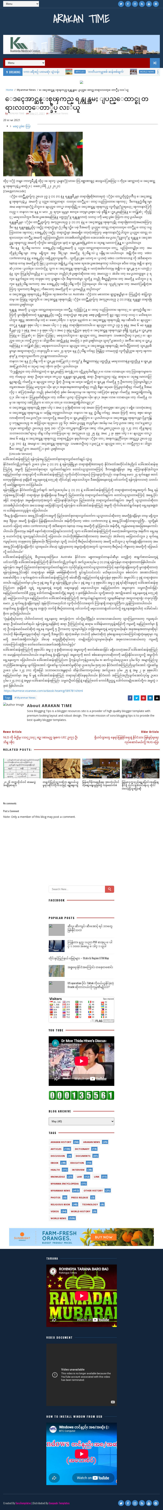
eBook (54, 1162)
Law (79, 1176)
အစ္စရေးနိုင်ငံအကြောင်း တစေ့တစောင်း (90, 967)
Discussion (58, 1155)
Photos (55, 1197)
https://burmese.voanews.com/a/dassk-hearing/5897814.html (43, 691)
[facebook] (128, 4)
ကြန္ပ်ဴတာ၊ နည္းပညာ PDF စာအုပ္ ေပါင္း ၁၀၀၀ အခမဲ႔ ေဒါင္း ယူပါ (90, 944)
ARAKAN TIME (81, 19)
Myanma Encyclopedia (65, 1183)
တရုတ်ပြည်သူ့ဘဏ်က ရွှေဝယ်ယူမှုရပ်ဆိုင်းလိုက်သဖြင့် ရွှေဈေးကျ (61, 783)
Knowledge (58, 1176)
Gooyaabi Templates (59, 1503)
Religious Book (60, 1204)
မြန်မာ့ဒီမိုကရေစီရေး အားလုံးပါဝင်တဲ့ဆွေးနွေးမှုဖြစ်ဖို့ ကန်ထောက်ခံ (100, 783)
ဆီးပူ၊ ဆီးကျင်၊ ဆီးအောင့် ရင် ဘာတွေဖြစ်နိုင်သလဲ (90, 928)
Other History (93, 1190)
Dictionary (82, 1148)
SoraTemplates (23, 1503)
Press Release (79, 1197)
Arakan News (91, 1142)
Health (55, 1169)
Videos (55, 1211)
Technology (90, 1204)
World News (119, 71)
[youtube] (149, 4)
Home (9, 90)
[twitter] (121, 4)
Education (77, 1162)
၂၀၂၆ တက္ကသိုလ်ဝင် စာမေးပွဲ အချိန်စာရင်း (19, 783)
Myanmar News (26, 90)
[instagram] (135, 4)
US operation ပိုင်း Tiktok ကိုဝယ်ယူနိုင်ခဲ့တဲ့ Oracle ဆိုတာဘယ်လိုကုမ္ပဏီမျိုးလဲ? (91, 985)
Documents (83, 1155)
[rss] (142, 4)
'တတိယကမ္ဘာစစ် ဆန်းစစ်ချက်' (78, 71)
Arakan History (61, 1142)
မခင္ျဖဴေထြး (22, 126)
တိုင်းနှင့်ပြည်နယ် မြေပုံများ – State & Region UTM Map (79, 958)
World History (80, 1211)
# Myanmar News (25, 697)
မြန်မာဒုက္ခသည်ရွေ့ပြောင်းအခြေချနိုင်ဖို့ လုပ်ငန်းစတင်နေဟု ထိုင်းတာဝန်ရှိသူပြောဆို (140, 785)
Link (96, 1176)
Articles (52, 71)
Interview (78, 1169)
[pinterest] (156, 4)
